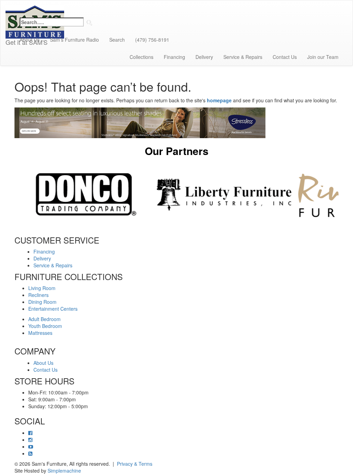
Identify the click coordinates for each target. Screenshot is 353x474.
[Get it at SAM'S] (34, 9)
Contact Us (285, 56)
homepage (219, 100)
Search (117, 39)
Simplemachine (64, 470)
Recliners (38, 294)
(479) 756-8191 (152, 39)
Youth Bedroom (45, 325)
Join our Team (323, 56)
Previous (9, 194)
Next (343, 194)
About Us (30, 39)
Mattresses (40, 332)
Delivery (204, 56)
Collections (141, 56)
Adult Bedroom (44, 319)
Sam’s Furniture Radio (74, 39)
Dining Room (42, 301)
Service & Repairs (242, 56)
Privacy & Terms (134, 463)
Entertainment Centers (53, 308)
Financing (174, 56)
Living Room (42, 288)
